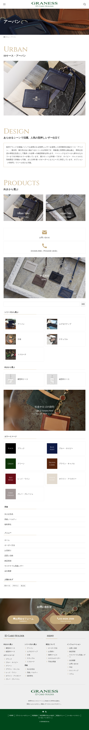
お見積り (7, 550)
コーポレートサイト (73, 715)
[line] (43, 712)
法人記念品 (8, 514)
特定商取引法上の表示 (47, 715)
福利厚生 (7, 524)
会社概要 (7, 571)
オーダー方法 (9, 545)
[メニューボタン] (4, 4)
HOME (11, 715)
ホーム (7, 540)
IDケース (7, 585)
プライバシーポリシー (23, 715)
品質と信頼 (8, 556)
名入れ (23, 585)
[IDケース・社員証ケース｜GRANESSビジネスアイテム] (44, 4)
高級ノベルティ (10, 519)
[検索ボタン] (84, 4)
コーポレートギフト (44, 718)
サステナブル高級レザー (14, 566)
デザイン (15, 585)
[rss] (46, 712)
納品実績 (7, 561)
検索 (83, 304)
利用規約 (35, 715)
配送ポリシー (60, 715)
